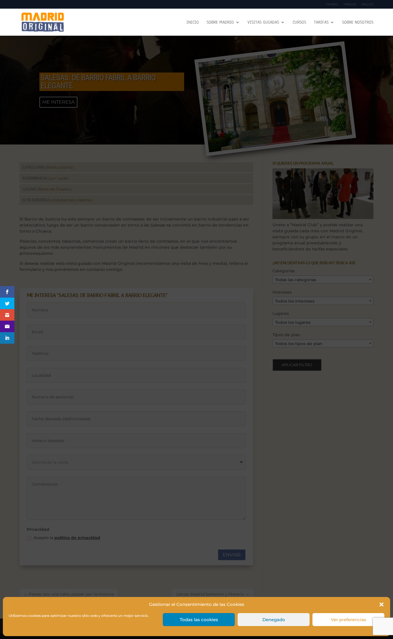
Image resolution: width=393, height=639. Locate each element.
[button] (381, 604)
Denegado (273, 619)
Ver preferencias (348, 619)
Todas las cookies (199, 619)
